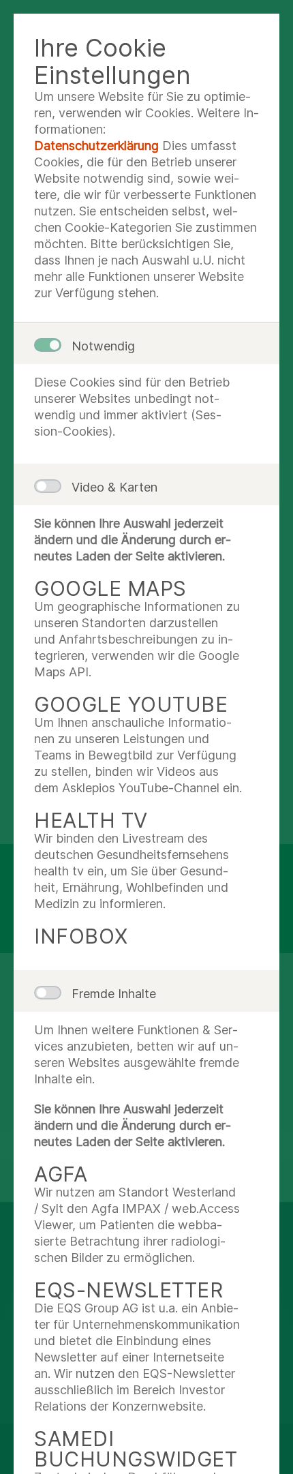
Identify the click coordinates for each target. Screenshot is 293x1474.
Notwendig (103, 346)
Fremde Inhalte (114, 994)
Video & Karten (114, 487)
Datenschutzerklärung (96, 145)
